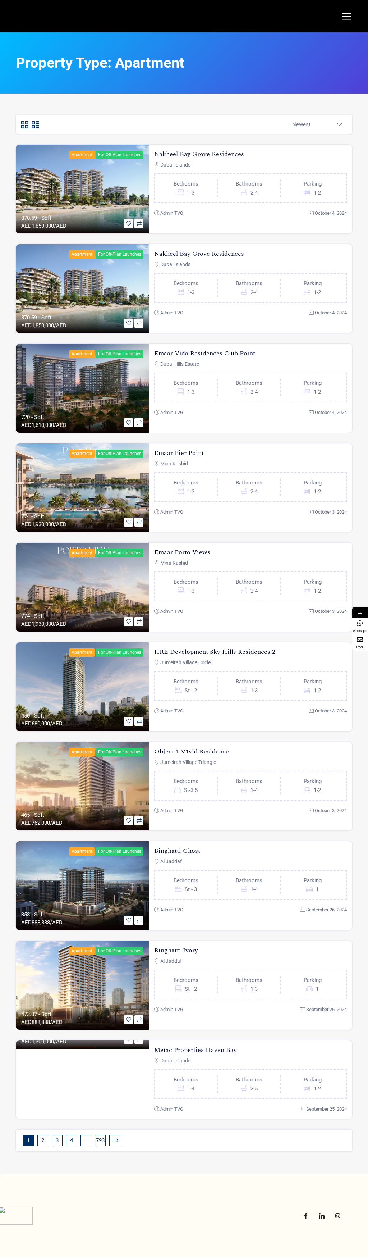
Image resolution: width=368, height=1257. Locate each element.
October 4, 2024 (331, 213)
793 (100, 1140)
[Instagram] (337, 1215)
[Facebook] (305, 1215)
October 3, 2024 (331, 512)
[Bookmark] (128, 223)
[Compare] (138, 223)
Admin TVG (171, 213)
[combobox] (317, 125)
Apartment (82, 154)
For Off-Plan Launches (119, 154)
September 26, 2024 (326, 909)
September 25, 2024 (326, 1109)
